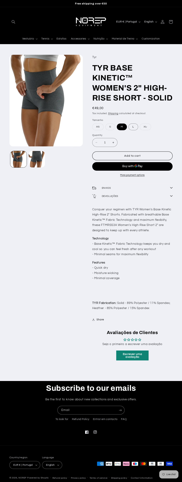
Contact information (141, 478)
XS (100, 127)
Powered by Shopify (38, 478)
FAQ (124, 419)
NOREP (22, 478)
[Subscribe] (120, 410)
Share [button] (100, 319)
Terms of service (99, 478)
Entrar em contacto (105, 419)
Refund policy (59, 478)
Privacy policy (78, 478)
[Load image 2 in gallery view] (37, 159)
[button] (13, 22)
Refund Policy (80, 419)
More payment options (132, 175)
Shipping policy (119, 478)
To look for (61, 419)
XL (147, 127)
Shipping (113, 113)
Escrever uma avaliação (132, 355)
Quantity (97, 135)
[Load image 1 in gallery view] (18, 159)
